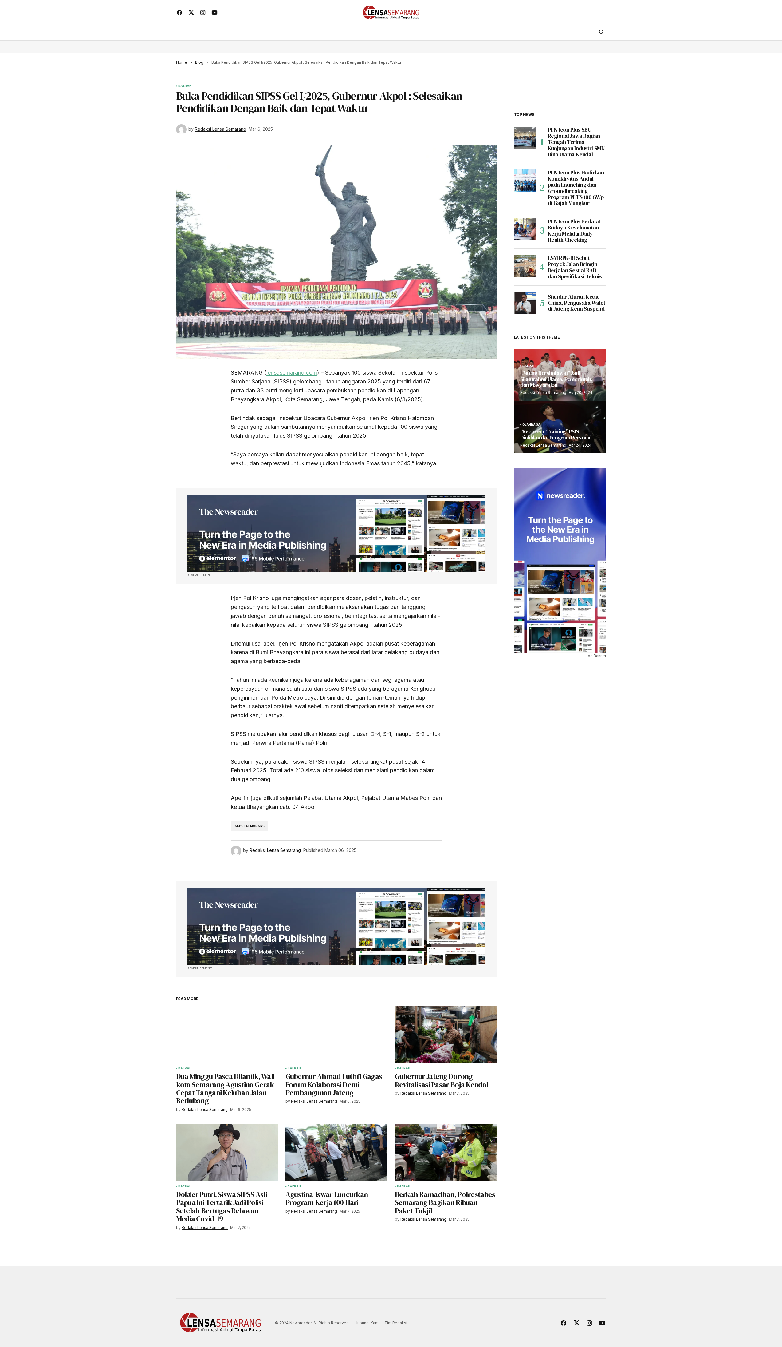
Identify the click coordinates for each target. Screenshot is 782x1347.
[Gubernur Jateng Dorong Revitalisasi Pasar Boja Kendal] (446, 1034)
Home (181, 62)
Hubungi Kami (367, 1323)
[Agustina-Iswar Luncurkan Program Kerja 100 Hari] (336, 1152)
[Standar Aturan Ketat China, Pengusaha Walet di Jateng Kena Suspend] (525, 303)
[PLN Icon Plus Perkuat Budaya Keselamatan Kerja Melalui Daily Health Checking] (525, 229)
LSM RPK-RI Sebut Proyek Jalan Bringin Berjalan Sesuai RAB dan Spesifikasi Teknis (575, 267)
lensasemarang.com (291, 372)
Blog (199, 62)
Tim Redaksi (395, 1323)
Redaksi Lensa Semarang (543, 392)
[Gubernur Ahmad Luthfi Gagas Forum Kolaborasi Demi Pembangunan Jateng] (336, 1034)
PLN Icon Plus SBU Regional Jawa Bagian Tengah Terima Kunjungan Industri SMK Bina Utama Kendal (576, 142)
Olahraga (531, 424)
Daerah (185, 85)
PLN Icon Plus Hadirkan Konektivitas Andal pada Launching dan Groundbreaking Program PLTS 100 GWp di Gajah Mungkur (576, 187)
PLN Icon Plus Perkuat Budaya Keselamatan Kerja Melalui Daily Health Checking (574, 230)
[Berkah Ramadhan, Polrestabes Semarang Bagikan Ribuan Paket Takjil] (446, 1152)
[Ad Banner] (336, 533)
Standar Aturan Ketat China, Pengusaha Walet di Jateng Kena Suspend (576, 303)
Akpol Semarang (249, 826)
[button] (601, 31)
